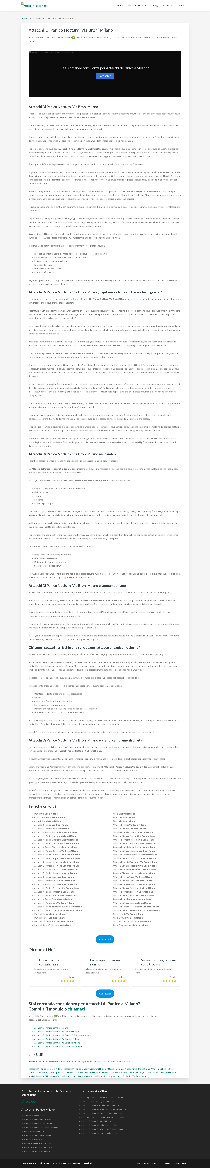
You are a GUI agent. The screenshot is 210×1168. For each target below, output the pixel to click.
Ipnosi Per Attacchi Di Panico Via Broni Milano (77, 1072)
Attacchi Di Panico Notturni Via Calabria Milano (57, 1042)
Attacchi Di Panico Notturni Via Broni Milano (128, 1068)
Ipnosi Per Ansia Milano (34, 1131)
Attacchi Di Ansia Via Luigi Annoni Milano (98, 1101)
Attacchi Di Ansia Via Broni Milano (159, 1072)
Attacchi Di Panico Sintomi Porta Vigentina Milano (102, 1113)
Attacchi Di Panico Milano (34, 1115)
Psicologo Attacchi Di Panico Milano (39, 1151)
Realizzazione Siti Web (47, 1163)
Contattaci (105, 76)
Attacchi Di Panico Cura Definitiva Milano (41, 1127)
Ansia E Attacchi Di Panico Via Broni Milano (49, 1076)
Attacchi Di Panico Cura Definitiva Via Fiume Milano (102, 1129)
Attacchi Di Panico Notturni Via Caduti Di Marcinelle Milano (62, 1035)
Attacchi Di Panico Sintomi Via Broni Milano (85, 1068)
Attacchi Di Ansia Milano (34, 1139)
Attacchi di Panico (38, 1061)
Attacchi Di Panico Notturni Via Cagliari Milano (57, 1039)
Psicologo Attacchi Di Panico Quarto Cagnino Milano (103, 1117)
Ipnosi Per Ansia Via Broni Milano (87, 1076)
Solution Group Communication (81, 1163)
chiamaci (76, 1008)
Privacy (157, 1163)
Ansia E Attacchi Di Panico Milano (38, 1143)
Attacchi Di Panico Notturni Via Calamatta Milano (58, 1046)
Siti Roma (62, 1163)
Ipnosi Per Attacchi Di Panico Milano (39, 1147)
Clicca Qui (29, 1101)
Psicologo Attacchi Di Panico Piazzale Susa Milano (102, 1097)
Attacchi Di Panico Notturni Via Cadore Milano (56, 1031)
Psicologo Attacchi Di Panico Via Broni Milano (126, 1076)
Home (24, 18)
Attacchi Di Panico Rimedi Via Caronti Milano (99, 1125)
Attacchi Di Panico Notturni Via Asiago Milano (100, 1105)
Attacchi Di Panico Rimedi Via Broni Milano (121, 1072)
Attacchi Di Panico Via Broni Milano (46, 1068)
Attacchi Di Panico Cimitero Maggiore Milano (100, 1133)
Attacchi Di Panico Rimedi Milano (37, 1135)
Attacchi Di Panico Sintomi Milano (38, 1119)
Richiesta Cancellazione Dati (177, 1163)
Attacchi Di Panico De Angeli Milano (96, 1121)
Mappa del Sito (143, 1163)
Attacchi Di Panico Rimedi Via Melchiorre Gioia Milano (103, 1109)
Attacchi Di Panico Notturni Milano (51, 1027)
